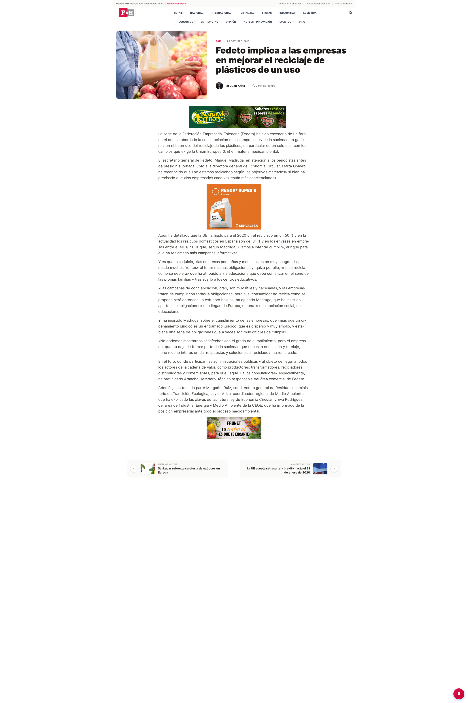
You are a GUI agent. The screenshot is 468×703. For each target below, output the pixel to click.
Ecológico (186, 21)
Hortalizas (246, 12)
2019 (219, 41)
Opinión (231, 21)
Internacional (221, 12)
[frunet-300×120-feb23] (234, 428)
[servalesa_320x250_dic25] (234, 206)
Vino (302, 21)
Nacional (196, 12)
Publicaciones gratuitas (318, 3)
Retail (178, 12)
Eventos (285, 21)
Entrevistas (209, 21)
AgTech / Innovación (258, 21)
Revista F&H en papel (290, 3)
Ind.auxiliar (288, 12)
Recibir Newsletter (177, 3)
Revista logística (343, 3)
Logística (310, 12)
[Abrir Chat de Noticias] (458, 693)
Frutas (267, 12)
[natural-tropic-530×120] (234, 116)
